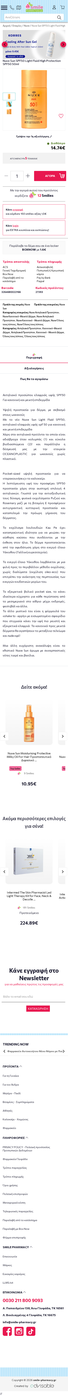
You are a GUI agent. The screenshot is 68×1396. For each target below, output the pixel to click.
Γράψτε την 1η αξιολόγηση (33, 136)
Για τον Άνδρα (11, 1084)
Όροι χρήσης (10, 1185)
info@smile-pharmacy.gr (19, 1322)
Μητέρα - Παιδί (12, 1093)
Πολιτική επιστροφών (15, 1193)
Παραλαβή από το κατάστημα (20, 1220)
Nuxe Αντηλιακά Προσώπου (44, 312)
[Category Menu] (4, 8)
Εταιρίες (17, 25)
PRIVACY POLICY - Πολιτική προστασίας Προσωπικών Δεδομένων (26, 1149)
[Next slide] (63, 44)
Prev (4, 736)
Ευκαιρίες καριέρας (14, 1273)
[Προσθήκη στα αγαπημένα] (61, 116)
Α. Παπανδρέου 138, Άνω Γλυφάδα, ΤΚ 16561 (33, 1308)
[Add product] (28, 176)
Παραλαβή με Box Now (16, 1228)
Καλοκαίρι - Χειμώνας (15, 1119)
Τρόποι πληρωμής (13, 1176)
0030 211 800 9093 (23, 1300)
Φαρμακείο (9, 1127)
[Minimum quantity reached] (6, 176)
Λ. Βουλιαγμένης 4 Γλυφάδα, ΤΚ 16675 (29, 1315)
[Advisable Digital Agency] (34, 1385)
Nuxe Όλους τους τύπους (30, 324)
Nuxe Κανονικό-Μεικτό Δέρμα (19, 316)
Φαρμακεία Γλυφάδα (15, 1159)
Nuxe (27, 25)
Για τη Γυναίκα (11, 1075)
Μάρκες (7, 1265)
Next (62, 736)
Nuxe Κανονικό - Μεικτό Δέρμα (33, 320)
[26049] (34, 99)
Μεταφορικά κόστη (14, 1202)
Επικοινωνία (10, 1256)
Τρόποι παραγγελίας (15, 1167)
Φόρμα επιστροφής (14, 1237)
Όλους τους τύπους (13, 336)
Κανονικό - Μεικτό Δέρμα (50, 332)
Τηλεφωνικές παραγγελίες (18, 1211)
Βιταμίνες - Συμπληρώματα (18, 1101)
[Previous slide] (5, 44)
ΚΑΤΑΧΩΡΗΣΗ (38, 1008)
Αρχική (6, 25)
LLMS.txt (8, 1282)
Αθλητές (8, 1110)
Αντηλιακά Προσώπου (29, 328)
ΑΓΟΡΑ (50, 175)
